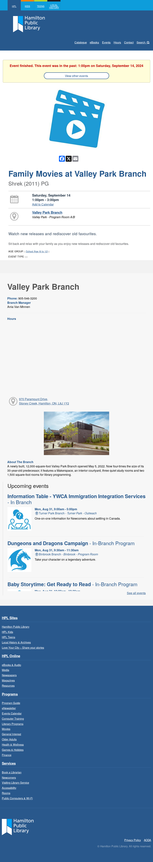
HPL (14, 6)
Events (106, 42)
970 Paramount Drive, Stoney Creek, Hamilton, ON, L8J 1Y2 (44, 401)
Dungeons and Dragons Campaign (71, 543)
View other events (76, 76)
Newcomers (9, 777)
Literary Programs (12, 724)
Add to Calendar (43, 204)
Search (141, 42)
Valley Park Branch (47, 212)
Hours (117, 42)
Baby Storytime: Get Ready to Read (72, 584)
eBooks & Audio (11, 665)
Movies (6, 729)
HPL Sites (10, 618)
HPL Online (11, 656)
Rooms (6, 793)
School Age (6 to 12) (37, 251)
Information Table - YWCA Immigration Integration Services (76, 499)
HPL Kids (7, 632)
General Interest (11, 734)
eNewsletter (9, 708)
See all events (136, 593)
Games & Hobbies (13, 750)
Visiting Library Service (15, 782)
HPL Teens (8, 637)
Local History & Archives (16, 642)
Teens (40, 6)
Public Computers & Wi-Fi (17, 798)
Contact (129, 42)
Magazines (8, 680)
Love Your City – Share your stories (23, 647)
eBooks (94, 42)
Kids (27, 6)
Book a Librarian (11, 772)
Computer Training (13, 718)
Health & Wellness (13, 744)
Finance (6, 755)
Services (9, 763)
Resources (8, 685)
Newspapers (9, 675)
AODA (147, 840)
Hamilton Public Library (15, 627)
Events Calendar (12, 713)
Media (5, 670)
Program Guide (11, 703)
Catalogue (80, 42)
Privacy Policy (132, 840)
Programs (10, 694)
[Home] (18, 826)
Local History (54, 6)
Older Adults (9, 739)
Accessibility (9, 788)
